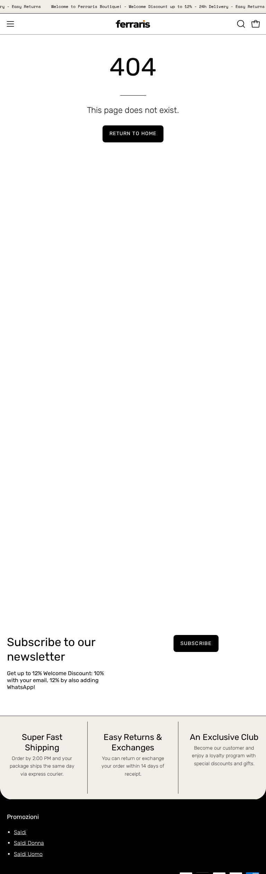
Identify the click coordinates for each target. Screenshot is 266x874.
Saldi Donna (29, 843)
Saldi (20, 832)
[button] (240, 24)
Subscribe (196, 643)
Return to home (133, 133)
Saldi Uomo (28, 853)
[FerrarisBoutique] (133, 24)
